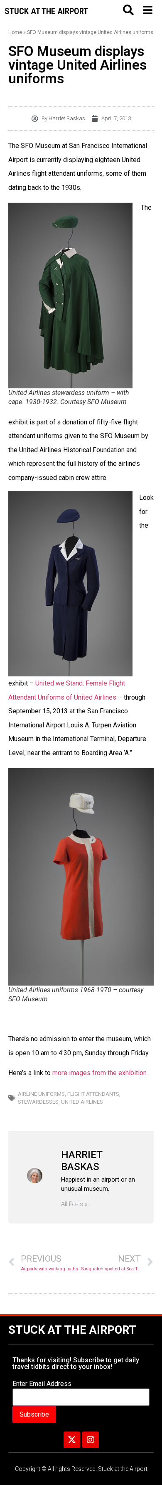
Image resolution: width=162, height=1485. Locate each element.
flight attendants (93, 1094)
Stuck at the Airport (72, 1330)
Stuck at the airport (46, 11)
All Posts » (74, 1204)
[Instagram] (90, 1440)
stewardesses (38, 1102)
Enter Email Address (41, 1384)
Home (15, 32)
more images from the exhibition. (100, 1073)
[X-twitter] (72, 1440)
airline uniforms (41, 1094)
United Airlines (82, 1102)
